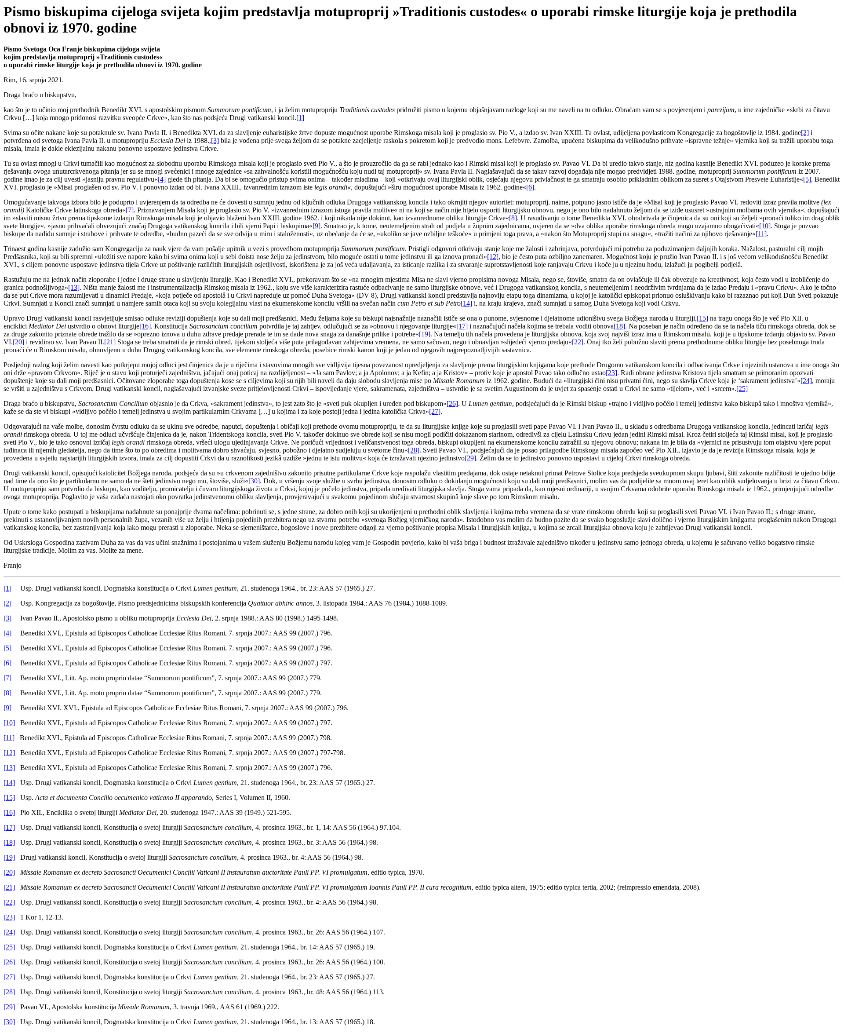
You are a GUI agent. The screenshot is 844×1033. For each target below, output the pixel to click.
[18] (619, 326)
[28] (413, 450)
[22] (577, 342)
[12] (492, 256)
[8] (513, 218)
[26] (452, 403)
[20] (18, 342)
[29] (470, 458)
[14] (466, 303)
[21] (110, 342)
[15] (702, 318)
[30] (254, 481)
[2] (805, 132)
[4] (162, 179)
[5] (807, 179)
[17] (462, 326)
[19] (424, 334)
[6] (530, 187)
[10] (765, 226)
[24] (806, 380)
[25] (742, 388)
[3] (215, 140)
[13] (74, 287)
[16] (145, 326)
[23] (611, 372)
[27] (434, 411)
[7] (130, 210)
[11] (761, 233)
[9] (316, 226)
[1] (300, 117)
